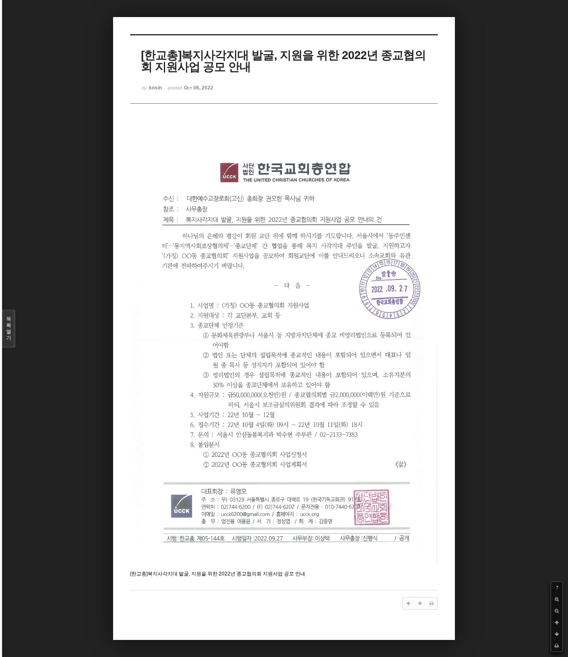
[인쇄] (557, 646)
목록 (8, 328)
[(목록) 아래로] (557, 634)
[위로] (557, 622)
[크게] (557, 599)
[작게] (557, 611)
